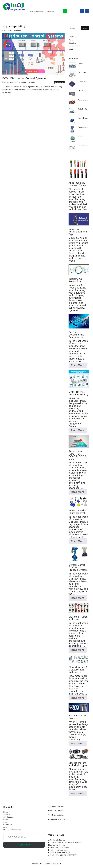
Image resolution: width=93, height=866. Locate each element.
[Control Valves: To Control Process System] (79, 553)
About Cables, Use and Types (77, 184)
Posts (5, 820)
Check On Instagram (56, 815)
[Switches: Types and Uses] (79, 608)
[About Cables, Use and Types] (79, 169)
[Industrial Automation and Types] (79, 219)
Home (5, 812)
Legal (5, 827)
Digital (71, 40)
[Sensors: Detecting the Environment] (79, 321)
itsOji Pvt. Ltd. (10, 14)
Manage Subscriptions (12, 830)
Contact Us (7, 825)
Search (65, 11)
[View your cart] (87, 11)
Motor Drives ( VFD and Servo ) (78, 393)
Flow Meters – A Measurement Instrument (78, 670)
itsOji (4, 82)
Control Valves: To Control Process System (78, 567)
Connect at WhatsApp (57, 819)
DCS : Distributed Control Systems (24, 78)
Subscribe (24, 844)
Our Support (8, 817)
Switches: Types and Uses (78, 618)
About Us (7, 815)
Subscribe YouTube (56, 806)
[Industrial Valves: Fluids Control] (79, 502)
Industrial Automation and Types (78, 231)
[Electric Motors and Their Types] (79, 754)
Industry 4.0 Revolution (76, 280)
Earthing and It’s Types (78, 716)
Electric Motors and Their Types (78, 764)
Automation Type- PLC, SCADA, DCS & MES (78, 455)
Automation (14, 82)
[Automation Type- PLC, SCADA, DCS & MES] (79, 441)
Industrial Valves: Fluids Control (79, 511)
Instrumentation (75, 46)
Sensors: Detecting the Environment (76, 335)
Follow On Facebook (56, 811)
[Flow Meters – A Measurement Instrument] (79, 659)
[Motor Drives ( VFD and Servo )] (79, 379)
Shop (5, 822)
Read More (79, 366)
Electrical (72, 43)
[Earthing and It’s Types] (79, 707)
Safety (71, 49)
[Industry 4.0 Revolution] (79, 269)
